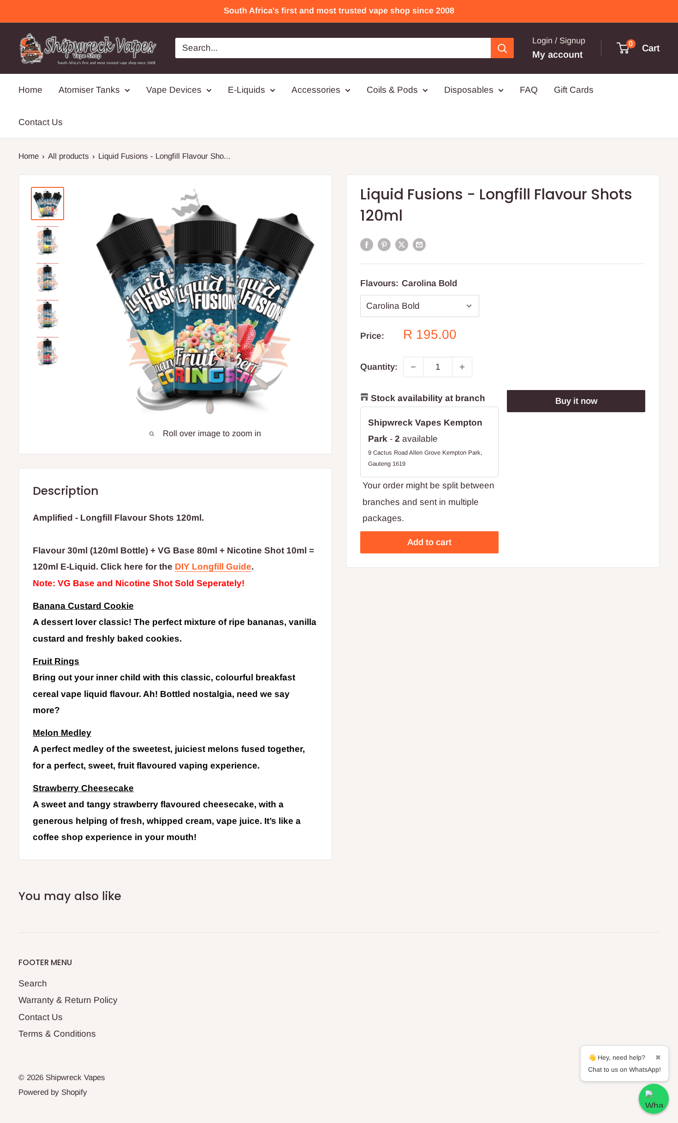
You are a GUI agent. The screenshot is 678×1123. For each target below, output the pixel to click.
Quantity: (379, 367)
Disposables (469, 90)
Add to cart (429, 542)
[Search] (502, 48)
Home (30, 90)
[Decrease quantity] (413, 367)
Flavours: (408, 283)
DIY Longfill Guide (213, 566)
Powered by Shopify (52, 1092)
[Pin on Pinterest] (384, 244)
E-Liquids (246, 90)
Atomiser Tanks (89, 90)
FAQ (529, 90)
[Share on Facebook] (366, 244)
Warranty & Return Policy (68, 1000)
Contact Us (40, 122)
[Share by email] (419, 244)
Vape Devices (174, 90)
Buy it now (576, 401)
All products (68, 156)
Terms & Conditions (57, 1034)
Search (32, 983)
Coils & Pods (392, 90)
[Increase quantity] (462, 367)
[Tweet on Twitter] (401, 244)
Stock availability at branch (428, 398)
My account (557, 54)
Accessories (315, 90)
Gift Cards (574, 90)
